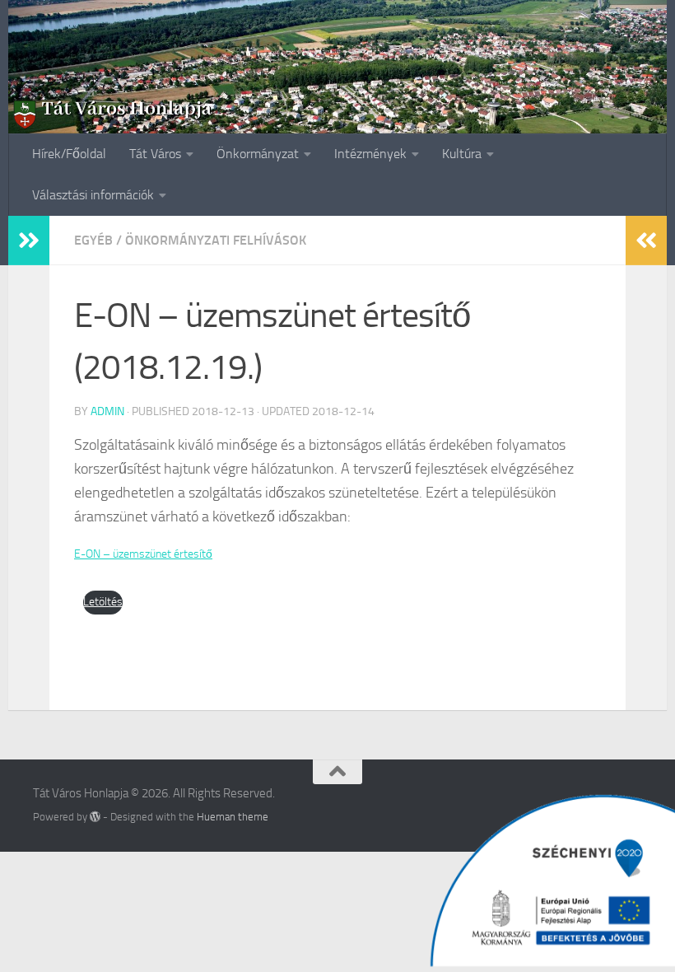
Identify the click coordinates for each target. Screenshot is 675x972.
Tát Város (155, 153)
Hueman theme (232, 817)
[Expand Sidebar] (28, 240)
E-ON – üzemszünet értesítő (143, 554)
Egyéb (93, 240)
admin (107, 411)
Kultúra (462, 153)
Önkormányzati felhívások (215, 240)
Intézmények (370, 153)
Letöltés (103, 602)
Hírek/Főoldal (69, 153)
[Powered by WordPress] (95, 816)
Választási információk (93, 195)
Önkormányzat (257, 153)
